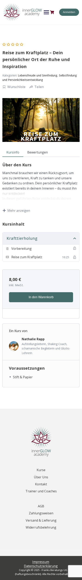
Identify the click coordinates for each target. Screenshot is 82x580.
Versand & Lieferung (41, 520)
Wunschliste (16, 87)
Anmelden (69, 12)
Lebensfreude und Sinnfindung (37, 75)
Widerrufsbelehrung (41, 527)
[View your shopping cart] (52, 12)
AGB (41, 506)
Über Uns (41, 477)
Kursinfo (12, 152)
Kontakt (41, 484)
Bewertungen (37, 152)
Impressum (40, 562)
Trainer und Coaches (41, 491)
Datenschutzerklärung (41, 566)
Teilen (39, 87)
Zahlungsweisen (41, 513)
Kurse (41, 470)
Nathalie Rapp (33, 339)
